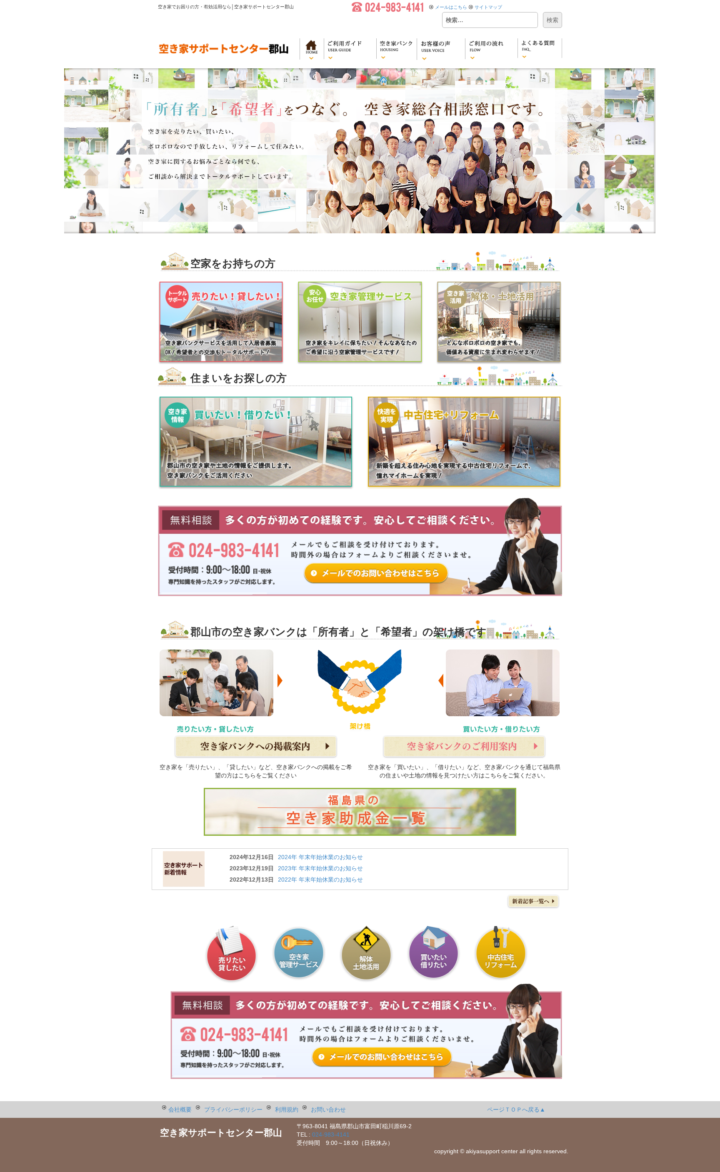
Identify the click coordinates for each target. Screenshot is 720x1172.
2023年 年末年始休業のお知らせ (320, 868)
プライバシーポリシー (233, 1109)
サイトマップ (488, 7)
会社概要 (180, 1109)
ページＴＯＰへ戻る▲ (516, 1109)
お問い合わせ (328, 1109)
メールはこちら (451, 7)
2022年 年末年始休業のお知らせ (320, 879)
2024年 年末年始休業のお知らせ (320, 857)
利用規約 (286, 1109)
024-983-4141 (331, 1134)
